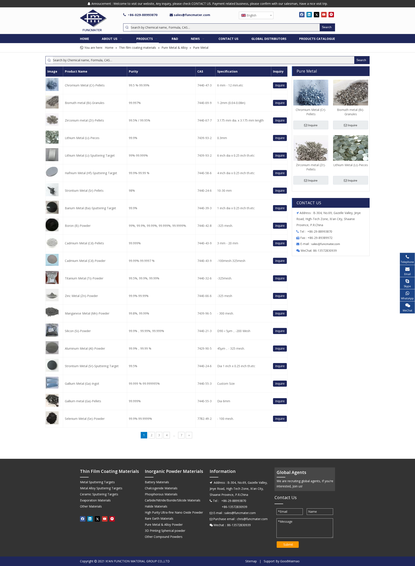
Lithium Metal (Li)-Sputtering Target (90, 155)
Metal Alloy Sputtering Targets (101, 488)
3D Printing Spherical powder (165, 531)
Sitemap (251, 561)
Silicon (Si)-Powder (78, 331)
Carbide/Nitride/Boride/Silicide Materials (172, 500)
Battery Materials (157, 482)
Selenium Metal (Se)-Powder (85, 419)
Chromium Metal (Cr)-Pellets (85, 85)
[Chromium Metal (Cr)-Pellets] (310, 97)
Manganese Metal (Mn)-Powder (87, 313)
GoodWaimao (290, 561)
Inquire (280, 85)
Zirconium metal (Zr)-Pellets (84, 120)
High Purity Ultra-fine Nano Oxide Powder (174, 512)
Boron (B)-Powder (78, 226)
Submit (288, 544)
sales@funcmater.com (192, 15)
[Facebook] (302, 14)
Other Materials (91, 506)
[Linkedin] (309, 14)
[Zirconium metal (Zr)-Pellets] (310, 152)
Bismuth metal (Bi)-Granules (84, 103)
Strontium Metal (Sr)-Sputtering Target (92, 366)
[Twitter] (316, 14)
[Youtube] (324, 14)
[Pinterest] (331, 14)
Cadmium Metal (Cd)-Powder (85, 261)
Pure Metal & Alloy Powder (164, 524)
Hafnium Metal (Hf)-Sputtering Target (91, 173)
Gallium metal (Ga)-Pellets (83, 401)
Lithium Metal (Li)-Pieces (82, 138)
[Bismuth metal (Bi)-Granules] (350, 97)
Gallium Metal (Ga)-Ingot (82, 383)
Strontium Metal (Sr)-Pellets (84, 190)
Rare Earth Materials (159, 518)
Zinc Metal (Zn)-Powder (81, 296)
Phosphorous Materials (161, 494)
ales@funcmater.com (326, 244)
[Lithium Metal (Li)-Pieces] (350, 152)
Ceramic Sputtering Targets (99, 494)
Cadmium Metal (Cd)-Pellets (84, 243)
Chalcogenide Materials (161, 488)
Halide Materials (156, 506)
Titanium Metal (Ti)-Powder (84, 278)
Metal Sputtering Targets (97, 482)
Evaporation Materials (95, 500)
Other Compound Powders (163, 537)
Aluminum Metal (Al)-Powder (85, 348)
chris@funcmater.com (252, 519)
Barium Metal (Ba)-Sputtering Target (90, 208)
